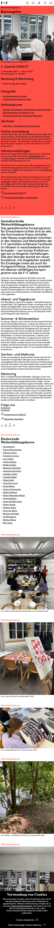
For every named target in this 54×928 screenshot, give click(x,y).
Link (36, 187)
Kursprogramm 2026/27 (15, 193)
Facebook (5, 410)
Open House (10, 159)
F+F (4, 3)
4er (13, 84)
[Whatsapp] (14, 206)
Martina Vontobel (11, 514)
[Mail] (10, 206)
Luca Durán (8, 459)
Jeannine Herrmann (12, 471)
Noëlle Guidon (9, 465)
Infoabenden (35, 156)
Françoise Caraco (11, 456)
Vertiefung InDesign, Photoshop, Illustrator (22, 116)
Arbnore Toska (9, 508)
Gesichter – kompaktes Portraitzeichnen (21, 126)
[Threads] (6, 206)
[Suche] (33, 3)
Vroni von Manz (10, 511)
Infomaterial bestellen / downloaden (21, 198)
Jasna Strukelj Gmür (12, 502)
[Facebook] (2, 206)
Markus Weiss (9, 520)
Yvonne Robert (10, 499)
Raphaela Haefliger (12, 468)
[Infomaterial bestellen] (51, 3)
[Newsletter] (39, 3)
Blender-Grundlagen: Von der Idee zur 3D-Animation (27, 110)
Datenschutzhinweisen (21, 906)
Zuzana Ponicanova (12, 490)
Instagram (5, 408)
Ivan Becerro (9, 447)
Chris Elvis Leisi (10, 484)
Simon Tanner (9, 505)
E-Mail (15, 170)
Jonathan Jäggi (10, 474)
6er (17, 84)
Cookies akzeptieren (25, 920)
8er (24, 84)
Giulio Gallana (9, 462)
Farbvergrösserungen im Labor (17, 100)
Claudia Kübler (10, 477)
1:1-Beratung (46, 170)
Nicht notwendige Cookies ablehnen (25, 925)
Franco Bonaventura (12, 450)
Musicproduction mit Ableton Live (18, 113)
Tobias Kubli (8, 480)
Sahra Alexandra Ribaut (14, 496)
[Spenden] (45, 3)
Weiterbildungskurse (10, 435)
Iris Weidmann (9, 517)
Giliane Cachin (10, 453)
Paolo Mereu (9, 487)
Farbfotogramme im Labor (15, 97)
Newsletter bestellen (13, 419)
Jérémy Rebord (10, 493)
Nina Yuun (7, 523)
